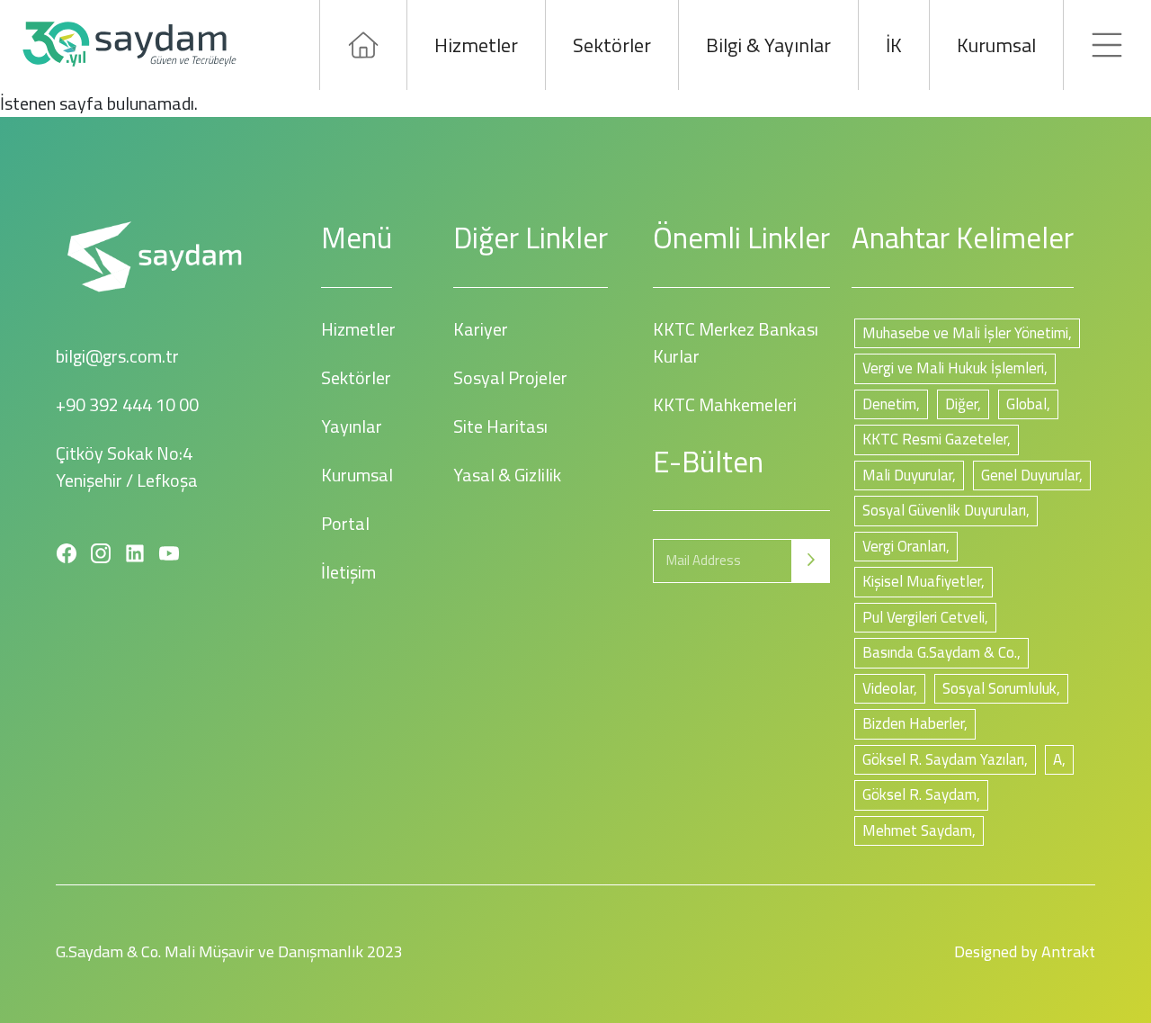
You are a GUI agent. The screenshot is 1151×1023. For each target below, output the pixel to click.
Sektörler (612, 45)
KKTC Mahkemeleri (725, 404)
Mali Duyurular (907, 475)
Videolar (888, 688)
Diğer (961, 404)
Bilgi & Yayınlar (768, 45)
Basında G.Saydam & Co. (939, 652)
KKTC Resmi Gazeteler (934, 439)
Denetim (889, 404)
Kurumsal (996, 45)
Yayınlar (351, 426)
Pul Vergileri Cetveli (923, 617)
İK (894, 45)
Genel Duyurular (1030, 475)
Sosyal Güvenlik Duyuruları (944, 510)
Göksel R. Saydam (919, 794)
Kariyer (480, 329)
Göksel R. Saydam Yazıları (943, 759)
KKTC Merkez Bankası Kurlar (735, 342)
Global (1026, 404)
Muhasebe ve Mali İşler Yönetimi (965, 333)
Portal (345, 523)
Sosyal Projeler (510, 377)
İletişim (348, 572)
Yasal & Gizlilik (507, 475)
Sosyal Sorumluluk (999, 688)
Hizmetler (476, 45)
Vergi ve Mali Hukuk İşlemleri (953, 368)
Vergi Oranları (904, 546)
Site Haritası (500, 426)
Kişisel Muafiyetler (921, 581)
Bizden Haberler (913, 723)
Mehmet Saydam (917, 830)
